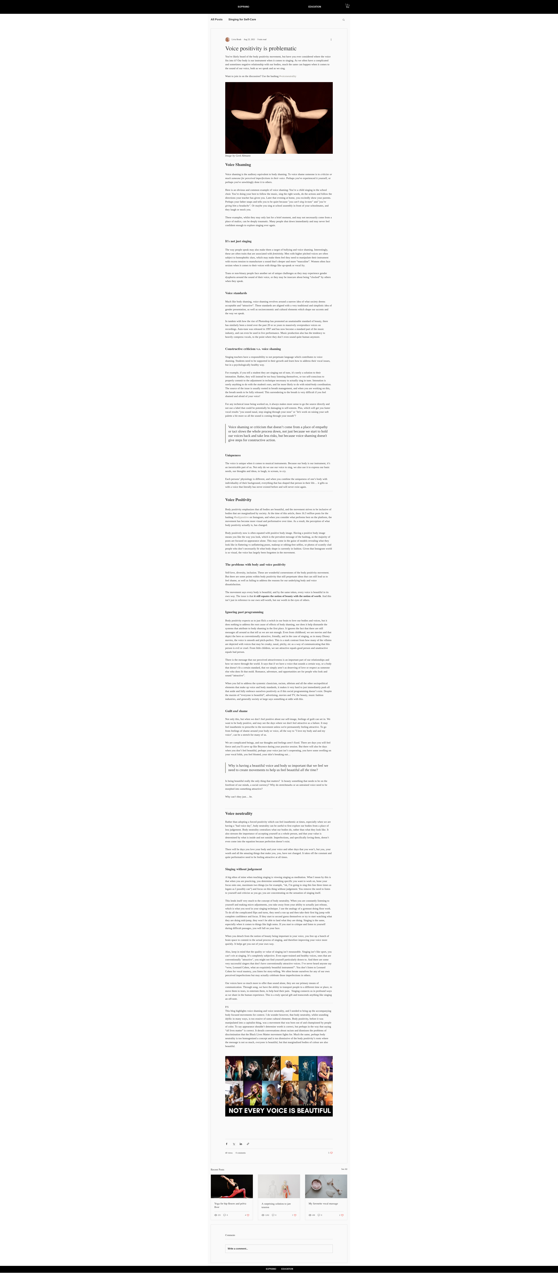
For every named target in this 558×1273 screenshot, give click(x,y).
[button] (347, 6)
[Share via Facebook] (226, 1144)
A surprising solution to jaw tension (276, 1205)
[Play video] (279, 1086)
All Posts (217, 19)
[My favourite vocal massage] (326, 1186)
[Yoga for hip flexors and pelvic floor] (232, 1186)
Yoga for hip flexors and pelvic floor (230, 1205)
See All (344, 1169)
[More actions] (331, 39)
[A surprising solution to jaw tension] (279, 1186)
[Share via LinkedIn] (240, 1144)
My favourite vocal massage (323, 1203)
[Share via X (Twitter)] (233, 1144)
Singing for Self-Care (242, 19)
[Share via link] (248, 1144)
